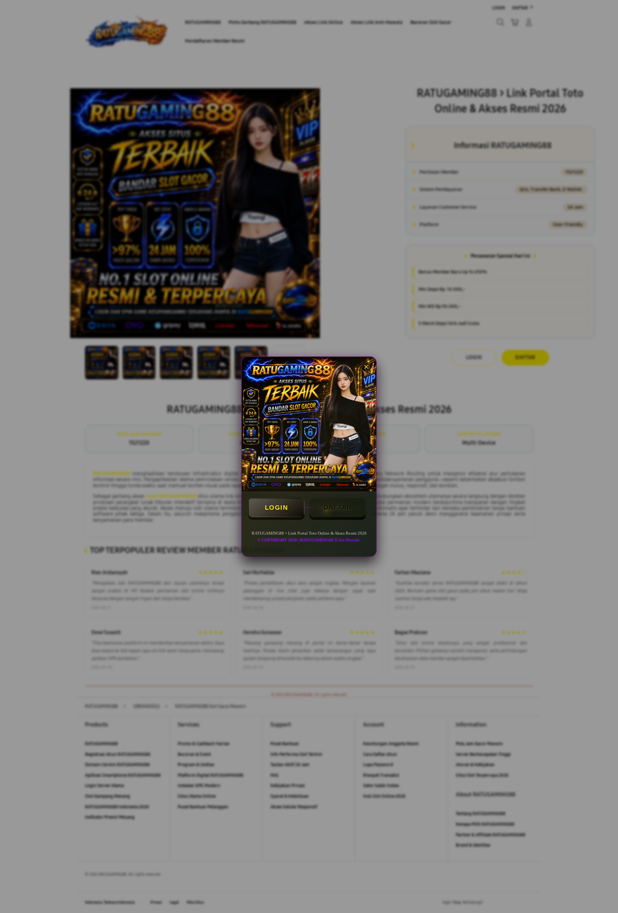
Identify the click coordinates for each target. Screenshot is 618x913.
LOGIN (276, 507)
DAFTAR (337, 507)
